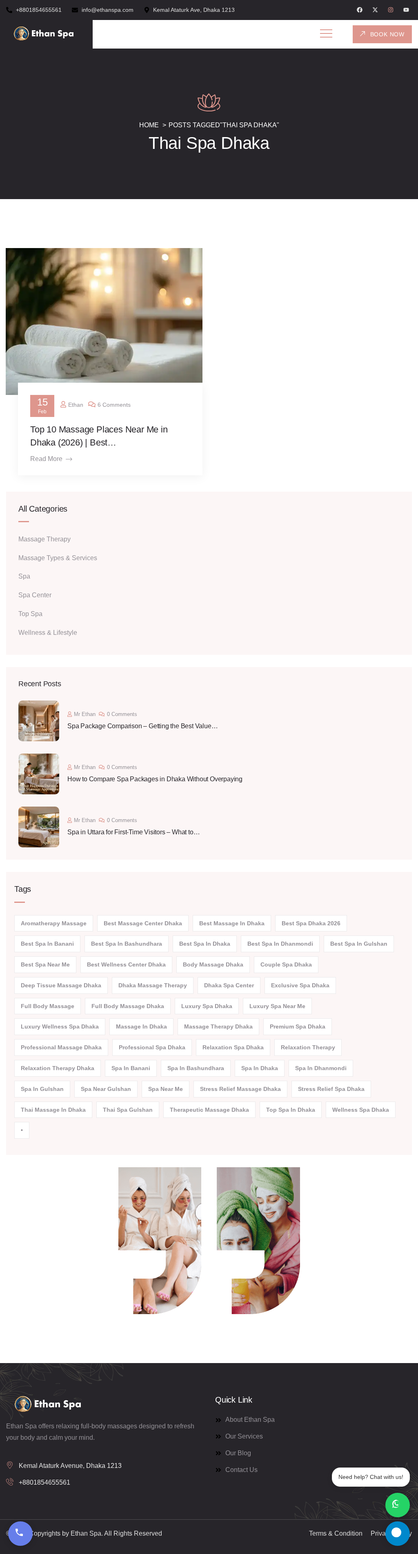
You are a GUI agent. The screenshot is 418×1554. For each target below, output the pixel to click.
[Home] (43, 34)
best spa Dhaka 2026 (311, 923)
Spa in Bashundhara (195, 1068)
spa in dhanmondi (321, 1068)
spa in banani (130, 1068)
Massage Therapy (44, 539)
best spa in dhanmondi (280, 943)
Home (149, 125)
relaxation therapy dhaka (57, 1068)
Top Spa (30, 613)
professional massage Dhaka (61, 1047)
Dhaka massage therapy (152, 985)
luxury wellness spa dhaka (60, 1026)
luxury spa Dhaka (206, 1006)
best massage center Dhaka (143, 923)
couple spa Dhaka (286, 964)
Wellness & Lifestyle (47, 632)
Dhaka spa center (229, 985)
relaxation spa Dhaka (233, 1047)
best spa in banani (47, 943)
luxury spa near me (277, 1006)
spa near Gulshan (106, 1089)
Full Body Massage (47, 1006)
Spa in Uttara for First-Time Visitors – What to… (133, 832)
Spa (24, 576)
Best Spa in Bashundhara (126, 943)
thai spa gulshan (128, 1109)
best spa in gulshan (358, 943)
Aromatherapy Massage (54, 923)
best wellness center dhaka (126, 964)
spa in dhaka (259, 1068)
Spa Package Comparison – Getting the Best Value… (142, 726)
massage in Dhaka (141, 1026)
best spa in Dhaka (204, 943)
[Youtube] (406, 10)
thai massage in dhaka (53, 1109)
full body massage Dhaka (127, 1006)
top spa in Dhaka (290, 1109)
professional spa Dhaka (152, 1047)
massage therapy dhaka (218, 1026)
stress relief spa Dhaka (331, 1089)
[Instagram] (390, 10)
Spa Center (34, 595)
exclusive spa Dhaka (300, 985)
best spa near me (45, 964)
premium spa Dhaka (297, 1026)
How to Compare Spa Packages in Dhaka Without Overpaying (154, 779)
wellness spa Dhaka (360, 1109)
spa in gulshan (42, 1089)
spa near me (165, 1089)
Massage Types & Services (57, 557)
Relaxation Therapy (308, 1047)
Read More (46, 458)
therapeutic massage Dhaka (209, 1109)
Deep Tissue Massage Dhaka (61, 985)
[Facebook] (359, 10)
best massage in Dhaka (232, 923)
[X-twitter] (375, 10)
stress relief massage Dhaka (240, 1089)
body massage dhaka (213, 964)
